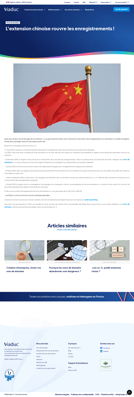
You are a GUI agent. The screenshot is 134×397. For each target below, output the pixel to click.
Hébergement (41, 365)
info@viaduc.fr (121, 394)
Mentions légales (62, 394)
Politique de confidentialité (82, 394)
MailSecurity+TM (41, 362)
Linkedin (105, 351)
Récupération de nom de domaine (47, 351)
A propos (67, 2)
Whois (38, 356)
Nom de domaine (42, 348)
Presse (70, 353)
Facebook (106, 348)
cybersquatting (91, 200)
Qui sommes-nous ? (74, 348)
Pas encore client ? (121, 2)
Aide (84, 2)
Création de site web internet (45, 368)
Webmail (92, 2)
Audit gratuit (122, 9)
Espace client (105, 2)
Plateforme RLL (107, 394)
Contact (76, 2)
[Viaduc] (11, 9)
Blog (69, 351)
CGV (97, 394)
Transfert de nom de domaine (45, 353)
